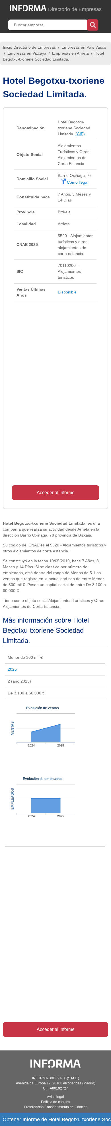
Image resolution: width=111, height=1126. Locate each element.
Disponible (67, 292)
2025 (12, 669)
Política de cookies (55, 1102)
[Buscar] (92, 24)
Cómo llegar (77, 182)
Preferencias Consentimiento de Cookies (55, 1107)
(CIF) (80, 134)
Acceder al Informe (56, 492)
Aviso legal (55, 1097)
